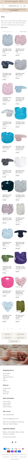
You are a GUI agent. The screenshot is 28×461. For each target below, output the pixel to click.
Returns (5, 380)
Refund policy (6, 405)
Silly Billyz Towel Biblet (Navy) (7, 195)
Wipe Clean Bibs (14, 341)
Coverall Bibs (7, 337)
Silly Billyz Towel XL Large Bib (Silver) (20, 219)
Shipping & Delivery (8, 377)
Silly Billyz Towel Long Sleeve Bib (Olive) (7, 268)
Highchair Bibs (20, 337)
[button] (3, 6)
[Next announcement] (25, 2)
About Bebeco (7, 373)
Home (2, 12)
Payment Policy (7, 403)
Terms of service (14, 456)
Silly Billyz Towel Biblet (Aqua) (7, 147)
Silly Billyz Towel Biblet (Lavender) (7, 218)
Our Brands (6, 391)
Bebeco (7, 454)
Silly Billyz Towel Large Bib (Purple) (20, 267)
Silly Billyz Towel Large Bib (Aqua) (20, 122)
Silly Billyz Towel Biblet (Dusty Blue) (7, 244)
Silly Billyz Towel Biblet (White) (20, 171)
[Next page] (24, 328)
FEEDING (6, 12)
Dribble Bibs (7, 334)
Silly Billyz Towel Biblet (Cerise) (7, 291)
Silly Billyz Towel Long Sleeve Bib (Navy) (7, 75)
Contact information (14, 459)
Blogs (4, 390)
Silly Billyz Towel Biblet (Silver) (20, 74)
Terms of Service (7, 406)
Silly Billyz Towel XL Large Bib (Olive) (20, 317)
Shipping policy (22, 456)
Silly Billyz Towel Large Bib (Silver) (20, 195)
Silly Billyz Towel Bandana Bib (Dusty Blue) (7, 317)
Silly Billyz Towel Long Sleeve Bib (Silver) (7, 123)
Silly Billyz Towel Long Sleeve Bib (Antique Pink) (20, 148)
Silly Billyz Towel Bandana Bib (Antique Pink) (20, 292)
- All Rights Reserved (14, 454)
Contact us (6, 375)
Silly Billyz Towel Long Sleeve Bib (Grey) (7, 172)
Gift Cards (5, 393)
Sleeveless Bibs (20, 334)
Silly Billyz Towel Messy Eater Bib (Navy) (20, 244)
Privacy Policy (6, 401)
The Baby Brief (7, 388)
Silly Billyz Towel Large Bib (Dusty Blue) (7, 50)
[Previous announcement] (2, 2)
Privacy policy (6, 456)
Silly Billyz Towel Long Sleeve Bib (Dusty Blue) (20, 99)
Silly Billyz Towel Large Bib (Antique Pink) (7, 99)
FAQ (4, 378)
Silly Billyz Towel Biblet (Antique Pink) (20, 50)
